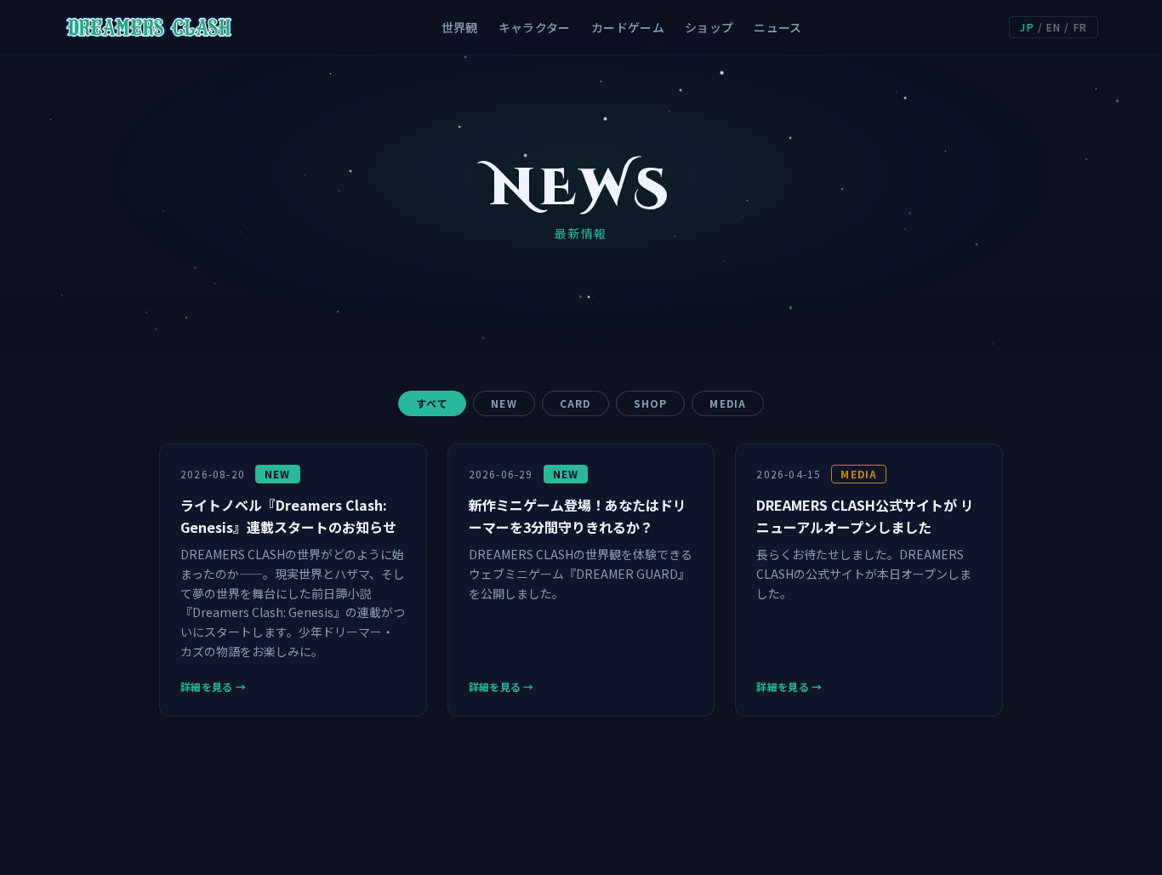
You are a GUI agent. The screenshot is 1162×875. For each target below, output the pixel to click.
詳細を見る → (213, 687)
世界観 (459, 27)
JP (1027, 27)
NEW (504, 403)
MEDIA (727, 403)
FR (1080, 27)
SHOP (651, 403)
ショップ (709, 27)
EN (1053, 27)
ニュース (777, 27)
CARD (575, 403)
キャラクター (534, 27)
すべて (432, 403)
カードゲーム (627, 27)
